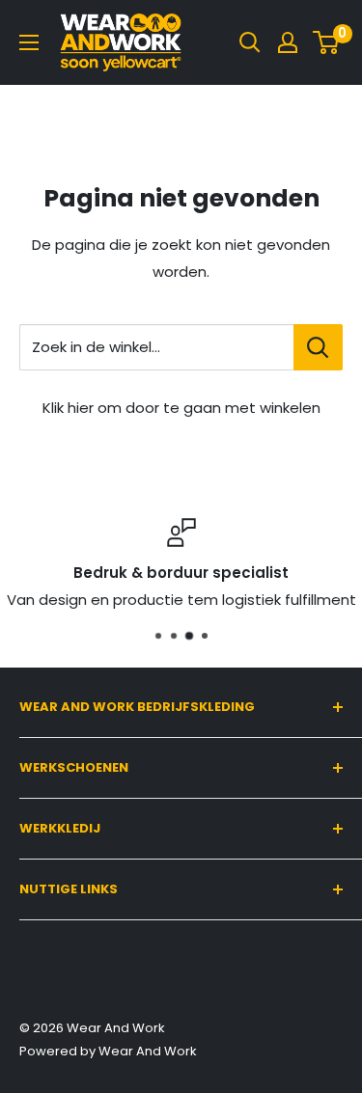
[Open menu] (29, 42)
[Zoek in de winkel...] (318, 347)
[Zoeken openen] (250, 42)
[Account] (287, 42)
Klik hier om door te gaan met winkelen (181, 407)
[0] (327, 42)
